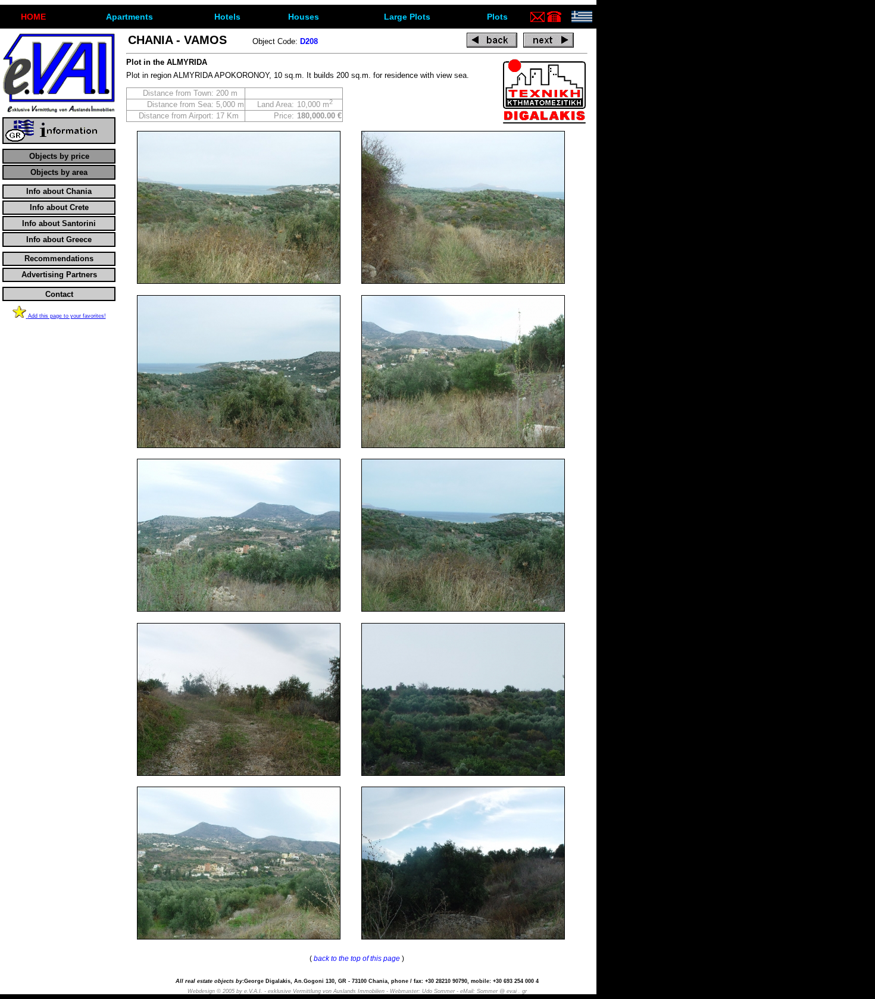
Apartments (129, 16)
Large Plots (407, 16)
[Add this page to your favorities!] (20, 315)
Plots (497, 16)
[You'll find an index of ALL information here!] (58, 141)
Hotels (227, 16)
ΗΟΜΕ (33, 16)
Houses (303, 16)
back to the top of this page (357, 958)
